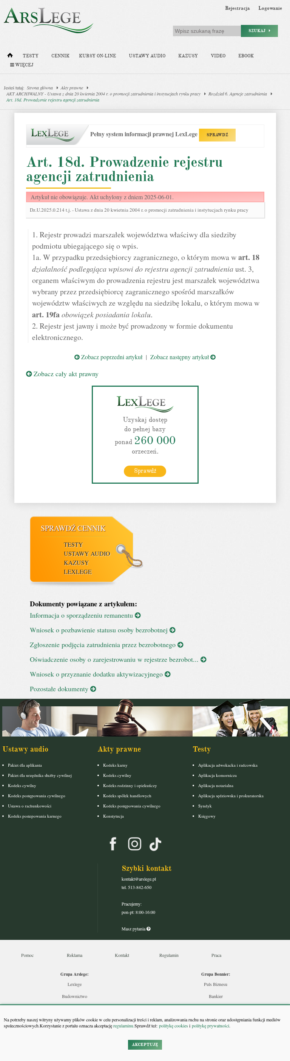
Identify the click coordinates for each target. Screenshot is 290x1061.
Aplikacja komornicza (217, 775)
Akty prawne (72, 88)
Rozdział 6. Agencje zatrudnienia (237, 94)
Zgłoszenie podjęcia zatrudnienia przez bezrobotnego (103, 644)
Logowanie (270, 8)
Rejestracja (237, 8)
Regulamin (169, 955)
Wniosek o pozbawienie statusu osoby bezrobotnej (100, 629)
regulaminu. (123, 1026)
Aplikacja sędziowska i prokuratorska (231, 795)
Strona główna (40, 88)
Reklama (74, 955)
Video (218, 56)
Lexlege (75, 984)
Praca (216, 955)
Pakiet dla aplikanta (25, 765)
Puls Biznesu (215, 984)
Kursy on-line (97, 56)
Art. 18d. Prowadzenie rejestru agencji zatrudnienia (52, 100)
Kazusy (188, 56)
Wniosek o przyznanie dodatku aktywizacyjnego (97, 673)
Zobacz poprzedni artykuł (111, 357)
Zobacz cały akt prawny (65, 373)
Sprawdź (145, 471)
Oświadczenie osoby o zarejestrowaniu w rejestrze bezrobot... (115, 659)
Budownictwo (74, 996)
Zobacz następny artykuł (180, 357)
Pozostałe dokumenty (60, 688)
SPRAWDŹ (217, 134)
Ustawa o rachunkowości (29, 806)
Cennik (60, 56)
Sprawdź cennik (73, 528)
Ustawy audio (147, 56)
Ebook (246, 56)
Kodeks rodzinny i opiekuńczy (130, 785)
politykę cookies (173, 1026)
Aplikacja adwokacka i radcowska (228, 765)
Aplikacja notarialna (215, 785)
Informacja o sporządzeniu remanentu (82, 615)
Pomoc (27, 955)
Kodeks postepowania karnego (35, 816)
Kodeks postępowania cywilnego (36, 795)
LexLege (78, 571)
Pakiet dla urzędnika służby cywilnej (40, 775)
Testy (31, 56)
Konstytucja (113, 816)
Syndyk (205, 806)
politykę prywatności (210, 1026)
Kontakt (122, 955)
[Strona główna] (10, 57)
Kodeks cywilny (22, 785)
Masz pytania (134, 929)
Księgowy (207, 816)
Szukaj (258, 30)
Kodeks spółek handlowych (127, 795)
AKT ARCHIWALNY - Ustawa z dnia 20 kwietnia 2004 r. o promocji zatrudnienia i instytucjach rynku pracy (103, 94)
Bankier (216, 996)
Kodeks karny (115, 765)
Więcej (23, 65)
